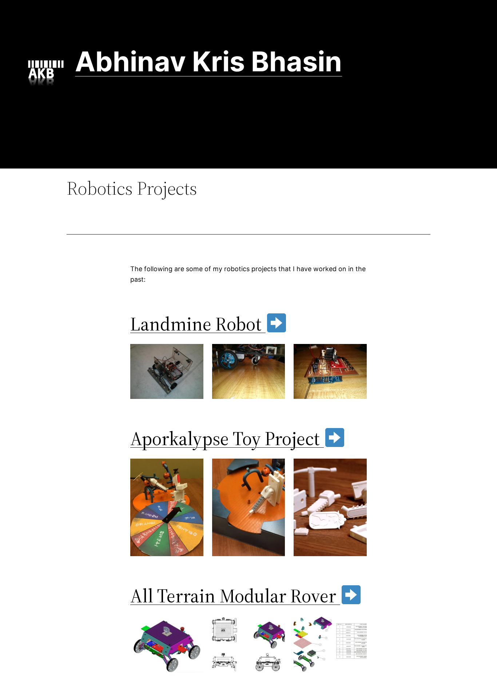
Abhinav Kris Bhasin (208, 61)
